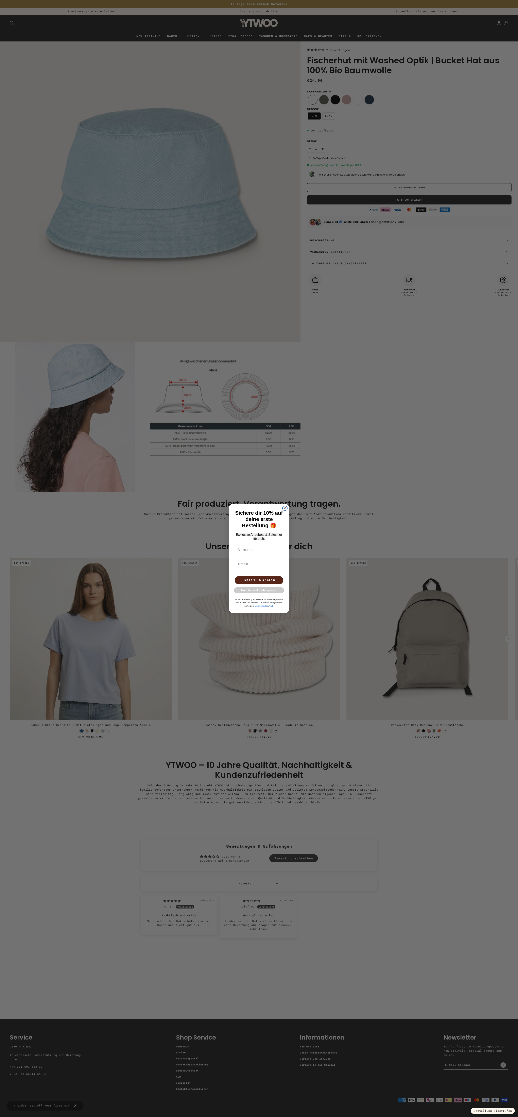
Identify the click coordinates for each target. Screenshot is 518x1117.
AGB (271, 606)
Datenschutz (261, 606)
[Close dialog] (284, 508)
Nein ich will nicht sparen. (259, 590)
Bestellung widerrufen (493, 1111)
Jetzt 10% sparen (259, 580)
